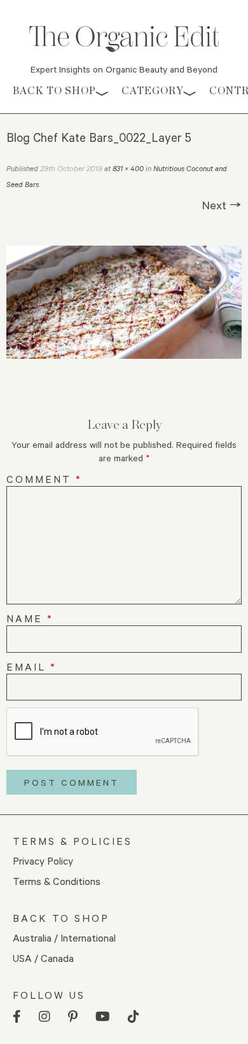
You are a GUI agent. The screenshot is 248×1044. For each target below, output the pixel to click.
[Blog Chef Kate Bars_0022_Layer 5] (124, 302)
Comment (44, 478)
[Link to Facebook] (17, 1017)
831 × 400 (128, 168)
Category (152, 91)
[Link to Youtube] (102, 1017)
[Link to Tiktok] (133, 1017)
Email (31, 666)
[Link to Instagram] (44, 1017)
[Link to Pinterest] (73, 1017)
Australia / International (64, 937)
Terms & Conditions (56, 880)
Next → (222, 204)
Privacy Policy (43, 860)
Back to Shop (54, 91)
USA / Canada (43, 957)
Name (29, 618)
